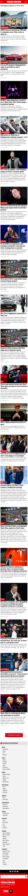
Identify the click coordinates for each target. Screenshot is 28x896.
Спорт (3, 758)
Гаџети (4, 862)
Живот (4, 772)
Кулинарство (5, 782)
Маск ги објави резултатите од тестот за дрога (13, 423)
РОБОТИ (3, 564)
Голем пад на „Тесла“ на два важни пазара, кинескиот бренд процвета (14, 280)
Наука (4, 797)
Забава (4, 811)
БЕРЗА (2, 523)
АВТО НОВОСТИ (5, 669)
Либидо (4, 837)
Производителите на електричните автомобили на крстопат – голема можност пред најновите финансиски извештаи (14, 674)
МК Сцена (5, 792)
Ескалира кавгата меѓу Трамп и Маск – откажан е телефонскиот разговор (12, 486)
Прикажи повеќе (14, 735)
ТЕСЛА (2, 167)
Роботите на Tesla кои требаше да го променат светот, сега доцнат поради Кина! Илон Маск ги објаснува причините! (14, 569)
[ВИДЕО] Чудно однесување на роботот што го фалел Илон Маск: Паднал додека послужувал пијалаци (13, 102)
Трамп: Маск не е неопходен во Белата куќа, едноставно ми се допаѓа (13, 714)
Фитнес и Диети (6, 835)
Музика (4, 789)
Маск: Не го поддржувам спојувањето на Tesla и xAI (13, 314)
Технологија (5, 799)
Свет (4, 753)
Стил (4, 824)
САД (2, 311)
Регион (4, 751)
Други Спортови (6, 769)
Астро (4, 846)
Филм (4, 787)
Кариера (5, 838)
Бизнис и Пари (6, 856)
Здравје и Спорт (6, 851)
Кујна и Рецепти (6, 844)
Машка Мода (5, 853)
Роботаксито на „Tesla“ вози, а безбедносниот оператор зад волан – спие (14, 136)
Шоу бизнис (5, 785)
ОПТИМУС (3, 97)
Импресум (3, 880)
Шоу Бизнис (5, 822)
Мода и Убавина (6, 833)
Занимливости (6, 808)
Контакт (13, 880)
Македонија (5, 749)
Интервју (4, 818)
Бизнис (4, 826)
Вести (3, 747)
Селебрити (5, 790)
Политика (5, 828)
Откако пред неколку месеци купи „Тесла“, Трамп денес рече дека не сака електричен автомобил (14, 386)
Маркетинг (8, 880)
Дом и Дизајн (6, 840)
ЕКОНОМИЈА (4, 203)
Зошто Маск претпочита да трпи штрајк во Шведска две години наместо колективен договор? (14, 208)
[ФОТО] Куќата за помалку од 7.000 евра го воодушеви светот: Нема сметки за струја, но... (13, 32)
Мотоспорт (5, 767)
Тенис (4, 765)
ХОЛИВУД (3, 241)
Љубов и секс (6, 778)
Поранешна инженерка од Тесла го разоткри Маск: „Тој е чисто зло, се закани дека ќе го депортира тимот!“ (14, 641)
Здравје (4, 780)
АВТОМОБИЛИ (4, 62)
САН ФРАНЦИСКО (5, 132)
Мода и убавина (6, 774)
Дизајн (4, 776)
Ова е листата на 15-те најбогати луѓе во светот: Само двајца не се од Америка (13, 455)
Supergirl (5, 864)
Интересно (5, 815)
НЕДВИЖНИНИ (4, 27)
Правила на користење (5, 886)
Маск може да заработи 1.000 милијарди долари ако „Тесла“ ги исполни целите (13, 171)
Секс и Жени (5, 855)
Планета (4, 796)
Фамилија (5, 842)
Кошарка (5, 762)
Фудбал (4, 760)
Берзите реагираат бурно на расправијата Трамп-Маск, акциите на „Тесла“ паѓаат (14, 527)
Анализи (4, 755)
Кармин (4, 831)
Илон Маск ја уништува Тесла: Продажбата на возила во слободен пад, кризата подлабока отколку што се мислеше (14, 604)
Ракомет (4, 763)
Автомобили (5, 803)
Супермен (4, 849)
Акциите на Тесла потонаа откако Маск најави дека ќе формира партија (13, 349)
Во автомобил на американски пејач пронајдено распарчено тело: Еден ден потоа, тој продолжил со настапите (13, 246)
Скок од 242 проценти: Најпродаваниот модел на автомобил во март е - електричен (13, 67)
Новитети (5, 804)
